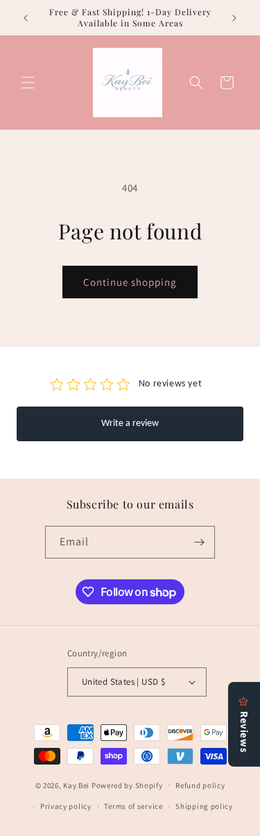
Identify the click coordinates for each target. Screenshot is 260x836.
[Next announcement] (234, 18)
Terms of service (133, 806)
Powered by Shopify (127, 785)
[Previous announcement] (25, 18)
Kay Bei (76, 785)
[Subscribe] (199, 542)
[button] (27, 82)
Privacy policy (66, 806)
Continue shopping (130, 282)
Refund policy (200, 785)
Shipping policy (204, 806)
